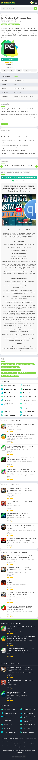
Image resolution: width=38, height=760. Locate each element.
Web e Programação (14, 24)
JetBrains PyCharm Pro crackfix (10, 367)
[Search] (35, 8)
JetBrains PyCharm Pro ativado (25, 364)
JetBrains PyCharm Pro (8, 364)
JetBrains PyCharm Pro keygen (27, 373)
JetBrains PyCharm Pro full (9, 373)
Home (2, 16)
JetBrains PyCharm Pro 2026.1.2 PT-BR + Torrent (20, 177)
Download (11, 59)
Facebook (4, 70)
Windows (7, 16)
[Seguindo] (36, 166)
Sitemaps (19, 752)
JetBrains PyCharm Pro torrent (10, 375)
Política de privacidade (9, 750)
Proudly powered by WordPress (10, 738)
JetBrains (16, 76)
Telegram (26, 70)
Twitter (11, 70)
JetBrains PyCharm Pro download (11, 370)
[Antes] (1, 166)
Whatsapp (33, 70)
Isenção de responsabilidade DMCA (25, 750)
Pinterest (19, 70)
